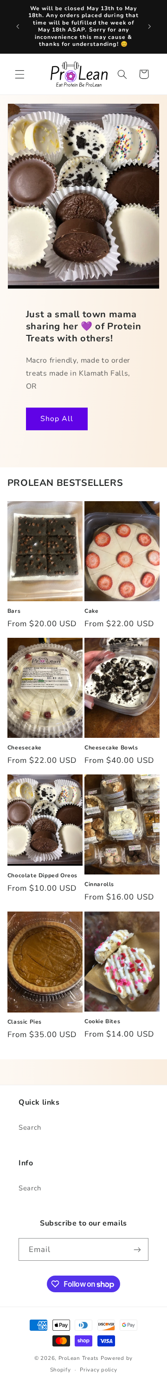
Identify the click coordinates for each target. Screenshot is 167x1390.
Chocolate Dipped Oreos (42, 875)
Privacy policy (98, 1369)
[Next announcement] (149, 26)
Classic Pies (24, 1022)
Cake (91, 611)
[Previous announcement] (17, 26)
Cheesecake (24, 747)
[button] (19, 74)
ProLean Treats (78, 1358)
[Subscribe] (137, 1249)
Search (30, 1127)
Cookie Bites (102, 1021)
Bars (13, 611)
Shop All (56, 419)
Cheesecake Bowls (111, 747)
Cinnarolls (99, 884)
